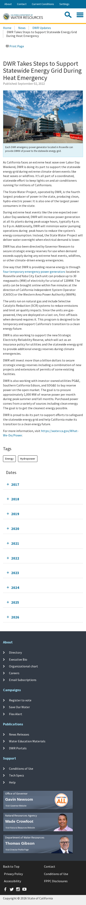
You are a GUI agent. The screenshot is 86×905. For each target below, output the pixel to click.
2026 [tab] (15, 617)
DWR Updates (41, 28)
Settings (64, 4)
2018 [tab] (15, 499)
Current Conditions (43, 4)
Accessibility (12, 881)
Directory (15, 652)
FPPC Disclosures (56, 881)
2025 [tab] (15, 602)
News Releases (19, 734)
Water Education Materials (27, 741)
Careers (14, 673)
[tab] (43, 484)
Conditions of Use (21, 769)
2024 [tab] (15, 587)
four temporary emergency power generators (34, 272)
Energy (9, 458)
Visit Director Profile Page (17, 849)
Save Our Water (19, 707)
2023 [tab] (15, 572)
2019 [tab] (15, 514)
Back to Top (11, 866)
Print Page (16, 46)
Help (12, 782)
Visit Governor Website (16, 805)
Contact (21, 4)
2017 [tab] (15, 484)
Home (7, 28)
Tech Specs (16, 775)
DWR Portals (18, 748)
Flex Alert (15, 714)
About (8, 4)
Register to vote (20, 700)
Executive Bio (18, 659)
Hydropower (27, 458)
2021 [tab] (15, 543)
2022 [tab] (15, 558)
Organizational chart (23, 666)
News (22, 28)
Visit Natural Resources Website (20, 827)
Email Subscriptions (22, 680)
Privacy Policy (13, 874)
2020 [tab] (15, 528)
